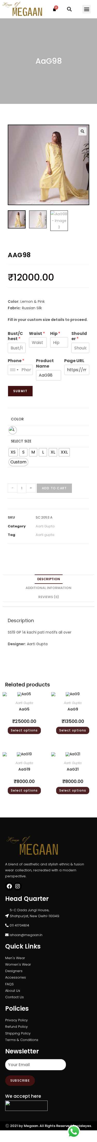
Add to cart (54, 488)
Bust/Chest (15, 336)
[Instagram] (17, 886)
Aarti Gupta (45, 526)
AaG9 (73, 709)
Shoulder (79, 336)
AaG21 (73, 769)
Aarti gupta (45, 534)
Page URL (74, 361)
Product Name (45, 363)
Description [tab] (48, 579)
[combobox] (14, 370)
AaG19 (24, 769)
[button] (69, 9)
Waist (37, 333)
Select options (24, 730)
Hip (55, 333)
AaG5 (24, 709)
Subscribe (20, 1080)
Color (17, 419)
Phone (16, 361)
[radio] (13, 430)
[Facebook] (9, 886)
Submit (20, 391)
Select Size (21, 441)
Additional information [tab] (48, 588)
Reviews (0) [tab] (48, 597)
